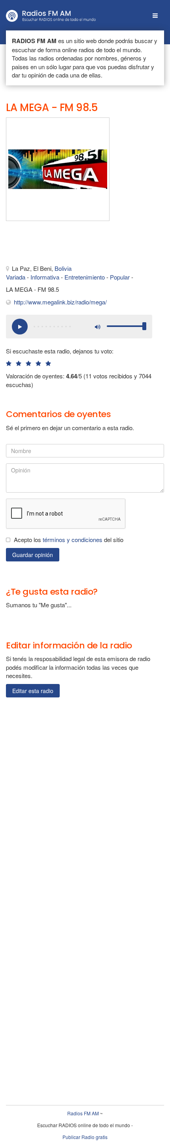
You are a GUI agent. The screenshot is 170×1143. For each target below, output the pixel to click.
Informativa (44, 277)
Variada (15, 277)
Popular (120, 277)
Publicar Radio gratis (85, 1137)
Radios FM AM (83, 1113)
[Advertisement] (45, 245)
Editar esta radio (32, 691)
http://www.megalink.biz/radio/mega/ (60, 302)
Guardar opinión (32, 555)
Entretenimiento (84, 277)
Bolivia (63, 268)
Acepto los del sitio (68, 539)
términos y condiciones (72, 539)
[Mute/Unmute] (97, 327)
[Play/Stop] (20, 326)
